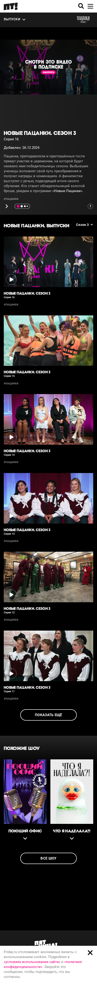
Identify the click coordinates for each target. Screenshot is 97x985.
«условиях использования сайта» (32, 962)
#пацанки (11, 199)
